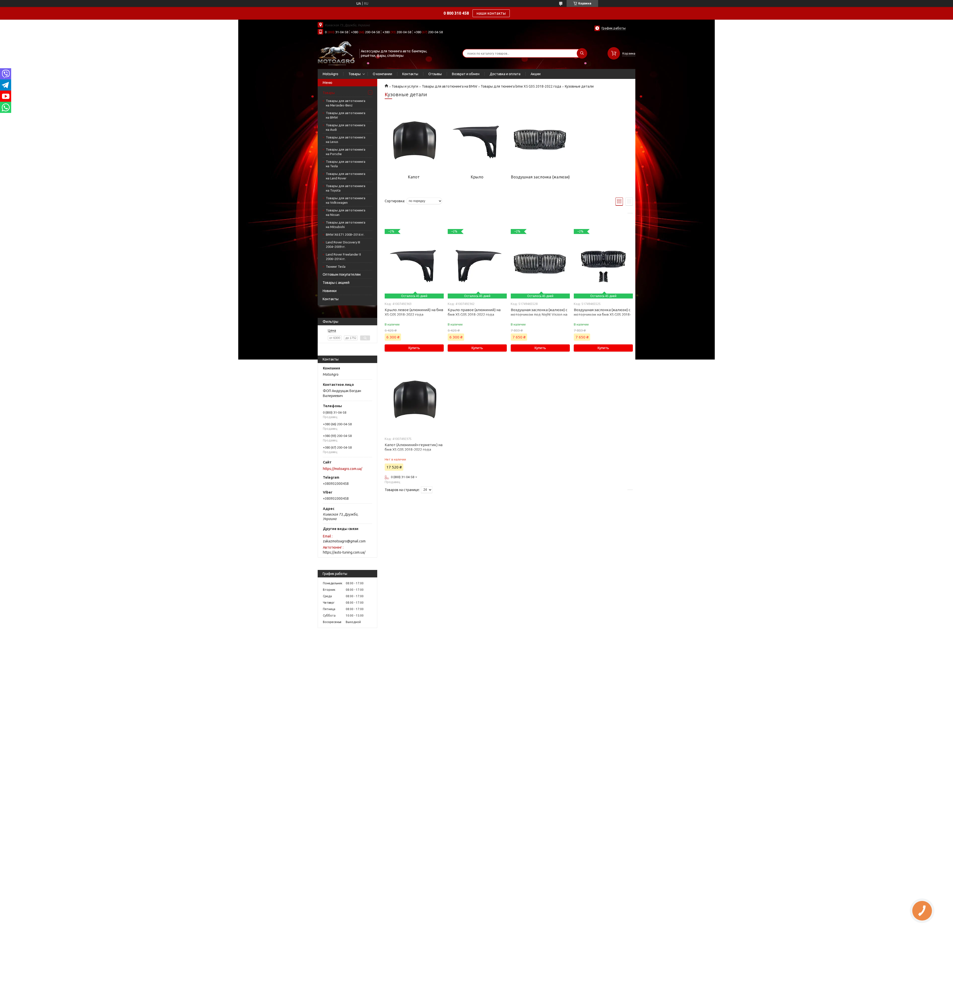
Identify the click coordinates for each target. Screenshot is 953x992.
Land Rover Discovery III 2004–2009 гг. (343, 244)
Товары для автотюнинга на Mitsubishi (345, 225)
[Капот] (413, 140)
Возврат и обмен (465, 74)
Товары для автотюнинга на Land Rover (345, 176)
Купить (414, 348)
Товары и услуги (405, 86)
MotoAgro (330, 74)
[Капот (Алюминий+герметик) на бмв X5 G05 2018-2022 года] (414, 398)
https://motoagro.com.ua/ (342, 469)
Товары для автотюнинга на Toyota (345, 188)
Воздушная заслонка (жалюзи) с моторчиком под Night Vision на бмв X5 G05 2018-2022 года (539, 314)
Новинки (330, 291)
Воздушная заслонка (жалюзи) (540, 177)
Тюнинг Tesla (335, 266)
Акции (536, 74)
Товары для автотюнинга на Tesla (345, 164)
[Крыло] (477, 140)
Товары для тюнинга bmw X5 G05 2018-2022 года (521, 86)
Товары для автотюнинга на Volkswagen (345, 200)
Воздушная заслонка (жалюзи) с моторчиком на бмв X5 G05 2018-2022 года (602, 314)
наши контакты (491, 13)
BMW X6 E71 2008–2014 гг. (345, 234)
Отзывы (435, 74)
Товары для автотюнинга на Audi (345, 127)
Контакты (410, 74)
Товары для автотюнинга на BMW (345, 115)
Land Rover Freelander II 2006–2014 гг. (343, 257)
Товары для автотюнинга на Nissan (345, 212)
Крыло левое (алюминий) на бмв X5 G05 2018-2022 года (414, 312)
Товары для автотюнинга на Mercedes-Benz (345, 103)
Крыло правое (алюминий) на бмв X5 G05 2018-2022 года (474, 312)
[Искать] (582, 53)
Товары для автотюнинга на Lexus (345, 139)
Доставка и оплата (505, 74)
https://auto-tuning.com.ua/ (344, 552)
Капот (414, 177)
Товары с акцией (336, 283)
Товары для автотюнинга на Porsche (345, 152)
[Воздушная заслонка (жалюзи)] (540, 140)
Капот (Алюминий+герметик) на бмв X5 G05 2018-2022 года (413, 447)
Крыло (477, 177)
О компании (382, 74)
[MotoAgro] (336, 52)
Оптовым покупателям (342, 274)
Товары (354, 74)
